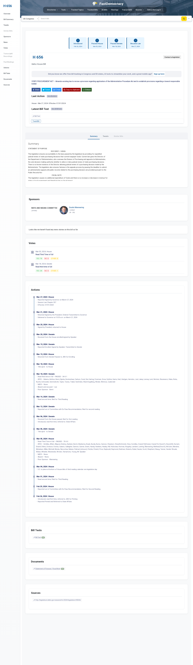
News (6, 42)
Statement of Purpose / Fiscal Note (49, 569)
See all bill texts (57, 109)
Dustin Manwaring (76, 207)
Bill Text (37, 116)
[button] (189, 18)
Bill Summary (8, 19)
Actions (6, 68)
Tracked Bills (92, 10)
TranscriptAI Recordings (8, 55)
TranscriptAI (127, 10)
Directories (51, 10)
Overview (7, 14)
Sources (7, 85)
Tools (63, 10)
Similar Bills (8, 31)
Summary (93, 136)
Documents (8, 79)
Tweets (6, 25)
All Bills (104, 10)
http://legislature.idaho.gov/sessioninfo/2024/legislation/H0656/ (58, 600)
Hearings (114, 10)
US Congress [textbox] (28, 19)
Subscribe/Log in (154, 10)
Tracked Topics (77, 10)
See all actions (52, 96)
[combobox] (30, 18)
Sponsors (7, 36)
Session (139, 10)
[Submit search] (184, 18)
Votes (6, 48)
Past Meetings (9, 62)
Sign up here (159, 74)
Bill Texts (7, 73)
